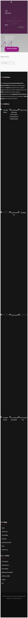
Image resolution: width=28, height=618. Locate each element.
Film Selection (5, 565)
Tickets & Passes (12, 48)
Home (3, 528)
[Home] (13, 5)
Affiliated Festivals (6, 542)
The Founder (5, 535)
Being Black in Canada (7, 572)
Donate (4, 579)
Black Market (5, 568)
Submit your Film (9, 38)
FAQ (6, 45)
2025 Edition (8, 13)
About (6, 25)
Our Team (4, 538)
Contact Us (5, 549)
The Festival (5, 531)
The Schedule (5, 561)
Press (6, 41)
